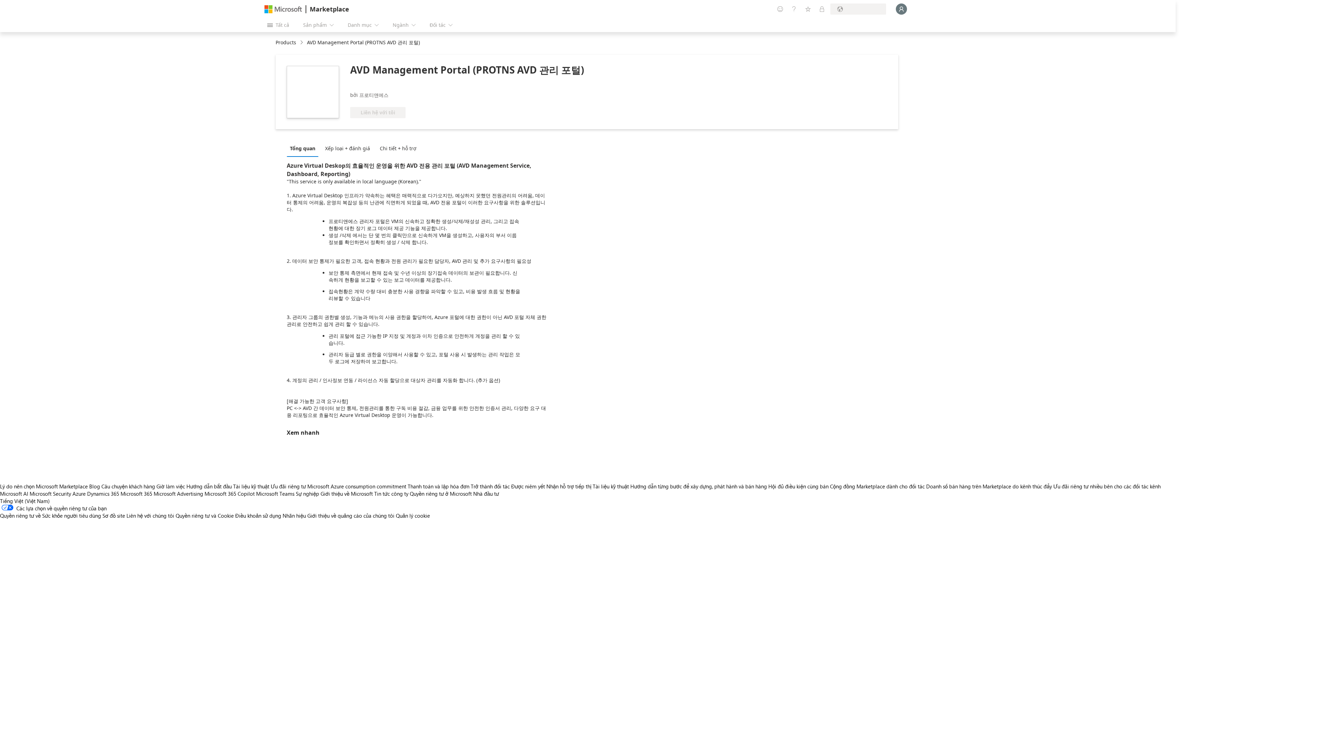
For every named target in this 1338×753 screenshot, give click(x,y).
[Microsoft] (283, 9)
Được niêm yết (528, 486)
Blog (94, 486)
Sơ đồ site (113, 515)
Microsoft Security (50, 493)
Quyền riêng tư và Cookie (205, 515)
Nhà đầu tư (486, 493)
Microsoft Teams (275, 493)
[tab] (304, 148)
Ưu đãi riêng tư (288, 486)
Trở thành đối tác (490, 486)
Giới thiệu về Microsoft (347, 493)
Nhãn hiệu (294, 515)
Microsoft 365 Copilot (230, 493)
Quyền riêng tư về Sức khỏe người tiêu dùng (50, 515)
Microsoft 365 (136, 493)
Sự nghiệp (307, 493)
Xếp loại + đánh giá (347, 148)
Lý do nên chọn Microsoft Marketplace (44, 486)
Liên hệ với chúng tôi (150, 515)
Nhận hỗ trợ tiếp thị (568, 486)
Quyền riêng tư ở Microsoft (441, 493)
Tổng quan (302, 148)
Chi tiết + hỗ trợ (398, 148)
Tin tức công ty (391, 493)
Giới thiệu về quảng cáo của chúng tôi (350, 515)
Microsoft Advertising (178, 493)
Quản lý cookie (413, 515)
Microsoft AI (14, 493)
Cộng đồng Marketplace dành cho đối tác (877, 486)
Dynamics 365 (103, 493)
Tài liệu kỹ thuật (251, 486)
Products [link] (286, 42)
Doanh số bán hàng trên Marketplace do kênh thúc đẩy (989, 486)
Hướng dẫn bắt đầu (209, 486)
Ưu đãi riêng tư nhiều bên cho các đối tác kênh (1107, 486)
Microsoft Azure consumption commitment (357, 486)
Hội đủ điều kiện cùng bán (798, 486)
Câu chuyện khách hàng (128, 486)
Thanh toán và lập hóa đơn (438, 486)
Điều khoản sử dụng (258, 515)
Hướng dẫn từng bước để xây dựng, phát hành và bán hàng (698, 486)
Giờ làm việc (170, 486)
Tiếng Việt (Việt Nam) (25, 500)
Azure (79, 493)
